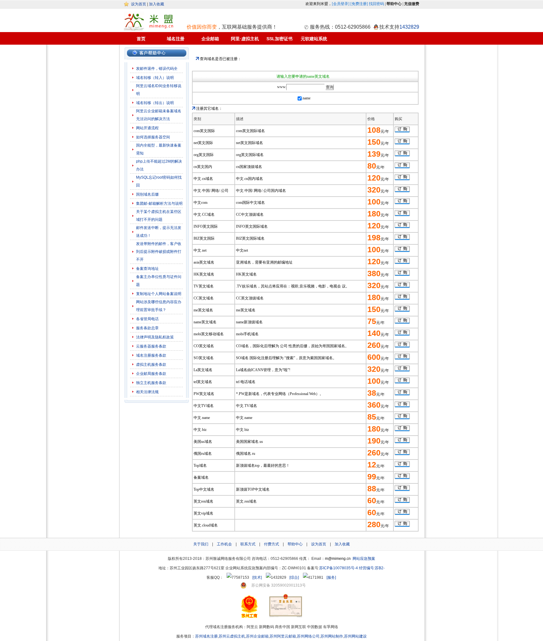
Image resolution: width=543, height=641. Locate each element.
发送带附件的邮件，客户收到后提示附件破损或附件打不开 (158, 252)
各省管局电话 (147, 319)
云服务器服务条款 (151, 346)
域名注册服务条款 (151, 355)
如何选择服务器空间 (153, 137)
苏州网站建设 (355, 636)
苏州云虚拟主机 (232, 636)
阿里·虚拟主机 (245, 38)
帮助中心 (295, 544)
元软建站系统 (314, 38)
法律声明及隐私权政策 (155, 337)
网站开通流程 (147, 128)
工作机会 (224, 544)
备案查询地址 (147, 268)
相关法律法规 (147, 392)
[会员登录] (340, 4)
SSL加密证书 (279, 38)
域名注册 (175, 38)
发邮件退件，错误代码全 (157, 68)
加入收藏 (156, 4)
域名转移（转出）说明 (155, 103)
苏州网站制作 (332, 636)
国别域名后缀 (147, 194)
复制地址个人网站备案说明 (158, 294)
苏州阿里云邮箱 (283, 636)
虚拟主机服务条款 (151, 364)
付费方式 (271, 544)
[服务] (331, 577)
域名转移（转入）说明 (155, 77)
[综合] (294, 577)
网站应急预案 (364, 558)
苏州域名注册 (206, 636)
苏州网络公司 (308, 636)
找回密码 (376, 4)
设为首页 (138, 4)
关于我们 (200, 544)
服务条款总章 (147, 328)
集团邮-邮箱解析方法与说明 (159, 203)
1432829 (409, 27)
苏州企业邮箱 (257, 636)
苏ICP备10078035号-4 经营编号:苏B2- (352, 568)
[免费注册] (359, 4)
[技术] (257, 577)
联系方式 (247, 544)
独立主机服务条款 (151, 383)
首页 (141, 38)
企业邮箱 (210, 38)
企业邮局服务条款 (151, 373)
